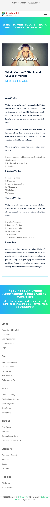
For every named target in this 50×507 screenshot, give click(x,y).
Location (5, 468)
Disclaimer (6, 483)
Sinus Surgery (7, 408)
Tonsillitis (5, 431)
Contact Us (6, 334)
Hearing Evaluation (9, 362)
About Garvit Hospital (10, 330)
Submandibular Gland (10, 436)
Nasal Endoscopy (8, 395)
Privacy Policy (7, 487)
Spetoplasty (6, 412)
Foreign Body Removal (10, 399)
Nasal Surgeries (8, 404)
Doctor (4, 464)
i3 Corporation (23, 497)
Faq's (4, 348)
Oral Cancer (6, 427)
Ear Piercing (6, 371)
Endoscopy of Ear (8, 380)
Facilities (5, 459)
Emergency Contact (9, 455)
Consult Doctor (8, 343)
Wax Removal (7, 376)
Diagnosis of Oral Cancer (11, 440)
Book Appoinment (8, 339)
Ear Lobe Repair (8, 367)
